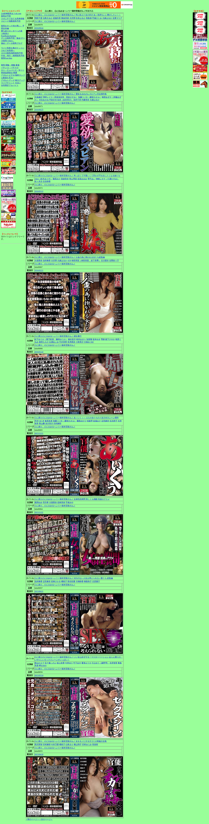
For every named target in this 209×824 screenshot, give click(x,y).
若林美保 (61, 502)
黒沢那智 (38, 744)
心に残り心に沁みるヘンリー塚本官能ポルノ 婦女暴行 (58, 336)
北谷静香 (47, 181)
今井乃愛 (55, 744)
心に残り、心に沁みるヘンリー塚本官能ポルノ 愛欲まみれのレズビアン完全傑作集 (71, 94)
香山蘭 (42, 423)
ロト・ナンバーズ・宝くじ (12, 70)
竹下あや (77, 663)
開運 (15, 73)
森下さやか (110, 339)
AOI (69, 260)
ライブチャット (8, 83)
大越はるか (107, 18)
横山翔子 (78, 744)
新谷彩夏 (71, 581)
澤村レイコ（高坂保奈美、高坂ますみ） (60, 97)
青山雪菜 (73, 179)
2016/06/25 (39, 110)
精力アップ (20, 80)
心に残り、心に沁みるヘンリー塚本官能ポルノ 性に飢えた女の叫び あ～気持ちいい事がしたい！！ (78, 15)
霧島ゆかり (81, 421)
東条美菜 (65, 18)
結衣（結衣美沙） (65, 100)
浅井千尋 (77, 100)
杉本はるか (80, 18)
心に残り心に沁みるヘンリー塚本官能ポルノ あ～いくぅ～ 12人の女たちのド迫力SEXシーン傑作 (77, 418)
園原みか (56, 179)
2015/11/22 (39, 512)
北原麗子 (96, 581)
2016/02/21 (39, 270)
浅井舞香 (47, 260)
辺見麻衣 (105, 421)
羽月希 (46, 502)
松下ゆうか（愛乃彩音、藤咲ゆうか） (51, 339)
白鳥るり (69, 744)
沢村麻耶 (57, 423)
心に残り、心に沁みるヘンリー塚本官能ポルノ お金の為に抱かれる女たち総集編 (70, 257)
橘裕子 (64, 581)
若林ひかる (56, 581)
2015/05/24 (39, 675)
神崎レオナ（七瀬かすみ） (107, 179)
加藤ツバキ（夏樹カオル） (89, 97)
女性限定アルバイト (10, 85)
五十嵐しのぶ (50, 663)
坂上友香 (61, 663)
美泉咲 (95, 744)
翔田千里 (38, 18)
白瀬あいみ (54, 342)
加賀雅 (89, 339)
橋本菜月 (72, 339)
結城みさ (97, 421)
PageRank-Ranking (8, 36)
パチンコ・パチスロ (10, 68)
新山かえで (39, 663)
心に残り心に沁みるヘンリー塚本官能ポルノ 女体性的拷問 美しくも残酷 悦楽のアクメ (72, 499)
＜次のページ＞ (46, 819)
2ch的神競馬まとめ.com (11, 13)
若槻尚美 (57, 18)
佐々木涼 (38, 181)
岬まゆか (43, 665)
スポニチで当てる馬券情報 (12, 19)
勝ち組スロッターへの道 (11, 31)
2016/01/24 (39, 352)
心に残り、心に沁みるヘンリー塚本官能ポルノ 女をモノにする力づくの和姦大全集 (71, 741)
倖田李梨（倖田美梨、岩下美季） (86, 260)
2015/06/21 (39, 591)
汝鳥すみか (47, 18)
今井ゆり (69, 663)
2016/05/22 (39, 191)
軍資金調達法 (7, 73)
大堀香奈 (38, 260)
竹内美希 (63, 342)
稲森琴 (90, 421)
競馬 (3, 65)
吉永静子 (113, 421)
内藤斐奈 (85, 100)
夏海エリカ (86, 663)
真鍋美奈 (65, 179)
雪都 (103, 339)
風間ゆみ (38, 502)
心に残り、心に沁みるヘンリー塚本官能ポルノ (55, 21)
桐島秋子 (88, 581)
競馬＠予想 (6, 16)
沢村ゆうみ (87, 744)
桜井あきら (81, 339)
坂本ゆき (96, 339)
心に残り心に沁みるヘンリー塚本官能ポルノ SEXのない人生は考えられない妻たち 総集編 (74, 578)
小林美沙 (79, 342)
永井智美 (113, 663)
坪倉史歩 (53, 100)
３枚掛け (5, 33)
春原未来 (48, 421)
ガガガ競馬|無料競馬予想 (12, 53)
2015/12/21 (39, 433)
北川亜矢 (105, 260)
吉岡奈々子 (114, 260)
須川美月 (49, 423)
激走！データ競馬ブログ (11, 43)
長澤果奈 (71, 342)
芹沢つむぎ (39, 421)
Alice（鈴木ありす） (43, 179)
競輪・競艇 (10, 65)
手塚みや (69, 502)
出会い (18, 83)
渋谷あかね (44, 100)
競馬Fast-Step (6, 58)
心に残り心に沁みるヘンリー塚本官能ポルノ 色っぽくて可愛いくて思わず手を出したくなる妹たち (77, 176)
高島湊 (89, 18)
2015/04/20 (39, 754)
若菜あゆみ (82, 179)
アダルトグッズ (8, 80)
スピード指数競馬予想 (10, 21)
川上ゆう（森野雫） (100, 663)
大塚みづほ (89, 342)
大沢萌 (72, 18)
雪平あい (91, 179)
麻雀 (17, 65)
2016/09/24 (39, 28)
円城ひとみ (97, 18)
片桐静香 (79, 581)
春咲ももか (44, 342)
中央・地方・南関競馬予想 (12, 56)
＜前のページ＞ (32, 819)
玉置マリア (117, 18)
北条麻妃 (38, 97)
